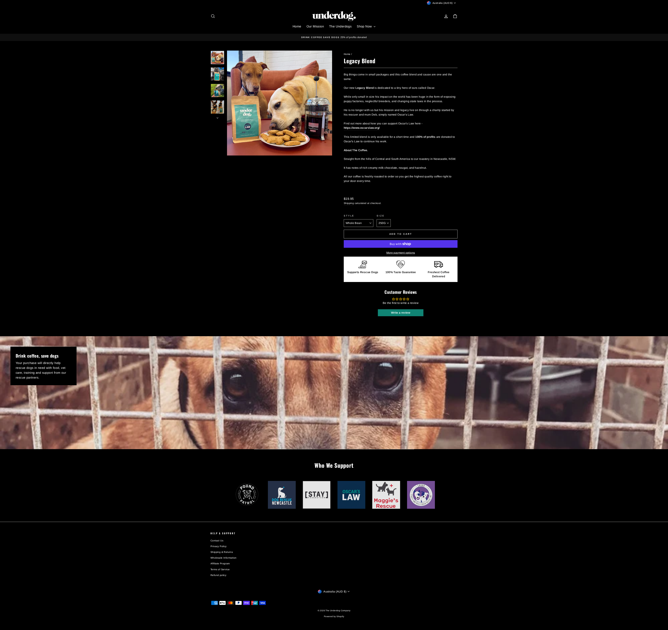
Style (349, 215)
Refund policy (218, 575)
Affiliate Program (220, 563)
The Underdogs (340, 26)
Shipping (349, 203)
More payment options (400, 252)
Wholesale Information (223, 558)
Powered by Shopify (334, 616)
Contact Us (216, 540)
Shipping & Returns (221, 552)
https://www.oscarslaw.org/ (362, 127)
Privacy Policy (218, 546)
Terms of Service (220, 569)
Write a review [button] (400, 312)
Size (380, 215)
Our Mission (315, 26)
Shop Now (365, 26)
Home (297, 26)
